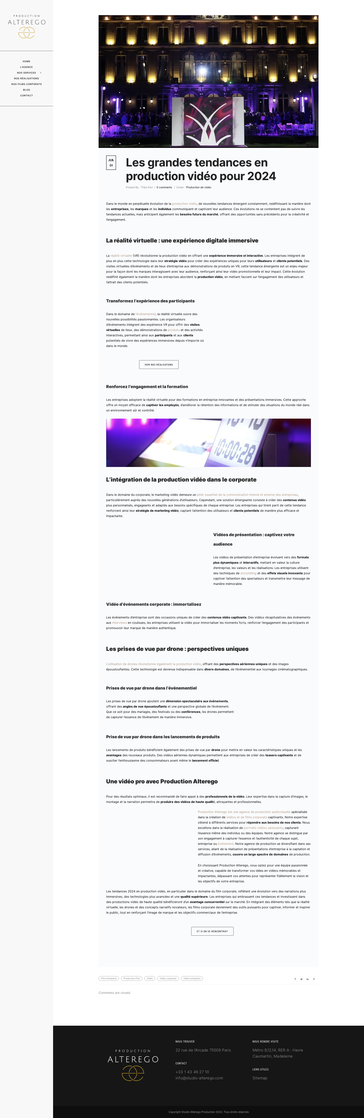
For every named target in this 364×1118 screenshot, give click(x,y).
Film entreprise (109, 978)
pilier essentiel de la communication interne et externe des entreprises (247, 495)
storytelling (248, 573)
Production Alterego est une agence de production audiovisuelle (244, 812)
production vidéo (184, 204)
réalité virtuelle (121, 255)
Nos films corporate (26, 84)
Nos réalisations (26, 78)
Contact (26, 95)
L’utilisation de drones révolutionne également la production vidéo (153, 664)
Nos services (26, 72)
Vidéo (150, 978)
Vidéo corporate (168, 978)
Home (26, 61)
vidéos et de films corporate (246, 817)
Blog (26, 89)
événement (226, 844)
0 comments (164, 187)
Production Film (131, 978)
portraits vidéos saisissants (263, 828)
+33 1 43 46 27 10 (192, 1072)
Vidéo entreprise (192, 978)
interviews (119, 623)
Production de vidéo (198, 187)
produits (174, 330)
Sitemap (260, 1078)
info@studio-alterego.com (199, 1078)
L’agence (26, 67)
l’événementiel (146, 314)
